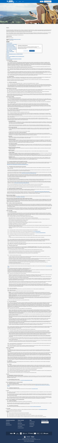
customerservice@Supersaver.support (15, 39)
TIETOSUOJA (8, 57)
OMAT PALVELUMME (9, 50)
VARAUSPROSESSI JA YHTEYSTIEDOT (12, 44)
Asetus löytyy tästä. (35, 388)
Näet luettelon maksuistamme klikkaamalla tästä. (21, 182)
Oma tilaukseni (31, 426)
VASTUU (8, 55)
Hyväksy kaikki (32, 50)
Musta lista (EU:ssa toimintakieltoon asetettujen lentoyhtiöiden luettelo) (17, 164)
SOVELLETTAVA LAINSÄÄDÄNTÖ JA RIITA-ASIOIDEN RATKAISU (15, 56)
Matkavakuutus (8, 423)
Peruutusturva (8, 421)
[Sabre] (32, 436)
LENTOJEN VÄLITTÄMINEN (10, 45)
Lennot (16, 1)
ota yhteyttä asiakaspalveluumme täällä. (26, 380)
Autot (23, 1)
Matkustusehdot (20, 423)
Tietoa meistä (19, 421)
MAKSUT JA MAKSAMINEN (10, 51)
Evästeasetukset (26, 50)
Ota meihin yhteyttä (32, 421)
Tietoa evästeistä (20, 426)
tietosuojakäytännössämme (43, 409)
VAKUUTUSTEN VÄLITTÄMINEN (11, 46)
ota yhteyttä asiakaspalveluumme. (41, 232)
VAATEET (8, 52)
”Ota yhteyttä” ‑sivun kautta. (20, 196)
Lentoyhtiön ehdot (31, 424)
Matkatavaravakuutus (9, 424)
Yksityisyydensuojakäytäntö (21, 424)
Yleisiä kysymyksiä (31, 423)
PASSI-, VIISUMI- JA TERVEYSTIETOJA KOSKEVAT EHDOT (14, 49)
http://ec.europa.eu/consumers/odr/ (35, 406)
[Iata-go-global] (25, 437)
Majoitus (20, 1)
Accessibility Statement (21, 427)
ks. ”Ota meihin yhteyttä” (36, 231)
